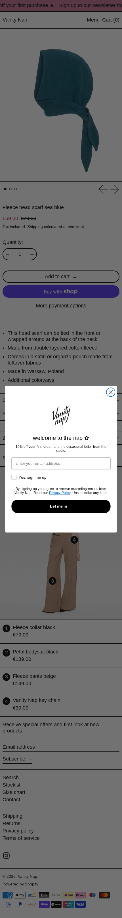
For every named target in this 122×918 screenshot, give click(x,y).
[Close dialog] (110, 392)
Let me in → (61, 506)
